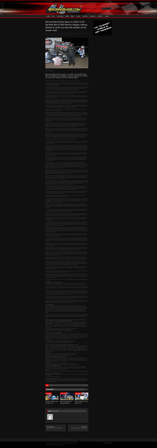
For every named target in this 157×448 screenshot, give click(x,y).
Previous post (50, 427)
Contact (107, 16)
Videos (72, 16)
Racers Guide (55, 411)
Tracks (78, 16)
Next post (84, 427)
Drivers (67, 16)
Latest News (55, 33)
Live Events (85, 16)
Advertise (46, 1)
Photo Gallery (60, 16)
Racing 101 (92, 16)
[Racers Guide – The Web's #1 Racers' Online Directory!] (64, 8)
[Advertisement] (102, 55)
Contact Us (51, 1)
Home (49, 16)
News (53, 16)
